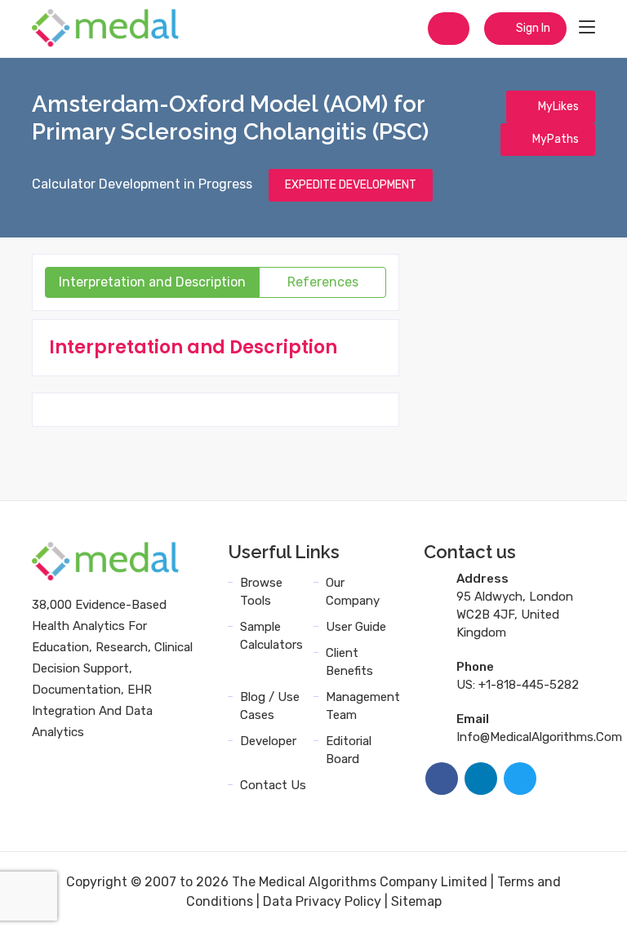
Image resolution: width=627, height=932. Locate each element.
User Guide (356, 626)
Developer (268, 741)
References (322, 282)
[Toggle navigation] (587, 27)
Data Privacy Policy (322, 901)
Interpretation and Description (152, 282)
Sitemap (416, 901)
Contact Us (273, 785)
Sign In (532, 28)
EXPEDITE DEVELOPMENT (350, 185)
